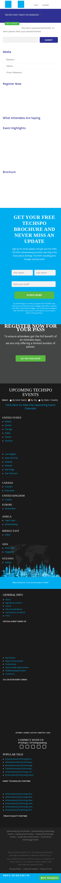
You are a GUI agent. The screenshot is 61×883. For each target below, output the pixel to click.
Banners (10, 59)
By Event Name (19, 400)
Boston (8, 425)
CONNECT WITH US (31, 739)
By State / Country (49, 400)
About (7, 599)
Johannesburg (11, 524)
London (8, 499)
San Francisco (11, 473)
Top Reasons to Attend (15, 612)
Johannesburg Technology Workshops (19, 810)
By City (34, 400)
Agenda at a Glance (13, 602)
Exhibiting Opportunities (15, 670)
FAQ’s (7, 615)
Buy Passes (10, 657)
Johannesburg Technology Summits (19, 806)
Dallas (7, 433)
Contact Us (10, 674)
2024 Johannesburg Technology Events (19, 762)
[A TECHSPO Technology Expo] (34, 728)
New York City (11, 458)
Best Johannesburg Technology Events (19, 765)
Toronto (8, 486)
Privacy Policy (15, 869)
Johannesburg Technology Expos (19, 775)
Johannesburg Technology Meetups (19, 800)
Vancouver (9, 490)
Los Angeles (10, 454)
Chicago (8, 429)
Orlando (8, 461)
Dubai (7, 534)
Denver (8, 436)
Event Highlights (14, 128)
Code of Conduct (30, 869)
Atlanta (8, 421)
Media (7, 52)
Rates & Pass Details (14, 661)
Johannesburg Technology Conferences (19, 771)
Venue (8, 606)
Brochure (9, 172)
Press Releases (14, 72)
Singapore (9, 551)
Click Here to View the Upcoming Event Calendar (30, 406)
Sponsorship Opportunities (17, 667)
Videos (9, 65)
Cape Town (10, 520)
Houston (9, 440)
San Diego (9, 469)
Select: (5, 400)
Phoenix (8, 465)
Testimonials (10, 664)
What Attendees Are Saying (21, 118)
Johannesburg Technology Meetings (19, 797)
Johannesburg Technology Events (19, 759)
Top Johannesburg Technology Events (19, 768)
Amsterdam (10, 508)
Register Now (12, 84)
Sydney (8, 562)
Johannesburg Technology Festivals (19, 793)
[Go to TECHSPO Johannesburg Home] (15, 4)
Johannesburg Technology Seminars (19, 803)
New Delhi (9, 548)
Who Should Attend (13, 609)
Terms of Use (46, 869)
